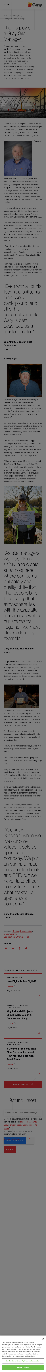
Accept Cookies (23, 1367)
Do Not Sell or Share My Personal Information (23, 1361)
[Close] (43, 1338)
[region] (23, 1354)
